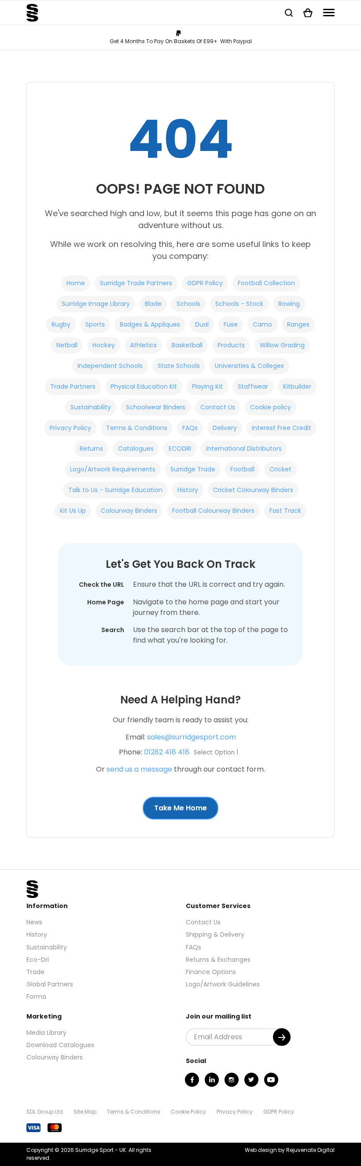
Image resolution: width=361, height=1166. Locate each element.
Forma (36, 996)
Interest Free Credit (281, 427)
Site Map (85, 1111)
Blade (153, 303)
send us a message (139, 769)
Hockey (103, 345)
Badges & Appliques (150, 324)
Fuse (231, 324)
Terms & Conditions (136, 427)
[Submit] (282, 1037)
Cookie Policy (188, 1111)
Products (231, 345)
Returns (91, 448)
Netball (66, 345)
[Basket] (308, 12)
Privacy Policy (70, 427)
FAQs (190, 427)
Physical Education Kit (144, 386)
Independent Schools (110, 365)
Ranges (298, 324)
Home (75, 283)
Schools (188, 303)
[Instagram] (232, 1080)
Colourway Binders (129, 510)
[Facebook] (192, 1080)
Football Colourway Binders (213, 510)
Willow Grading (282, 345)
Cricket (280, 469)
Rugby (61, 324)
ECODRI (180, 448)
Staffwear (253, 386)
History (187, 490)
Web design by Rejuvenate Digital (290, 1150)
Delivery (225, 427)
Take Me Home (180, 808)
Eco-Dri (37, 959)
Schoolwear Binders (155, 407)
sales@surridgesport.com (191, 737)
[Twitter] (251, 1080)
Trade (35, 971)
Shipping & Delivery (215, 934)
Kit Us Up (73, 510)
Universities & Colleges (249, 365)
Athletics (143, 345)
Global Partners (49, 984)
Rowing (289, 303)
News (34, 922)
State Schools (179, 365)
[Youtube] (271, 1080)
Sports (95, 324)
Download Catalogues (60, 1045)
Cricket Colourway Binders (253, 490)
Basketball (187, 345)
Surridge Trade (192, 469)
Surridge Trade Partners (136, 283)
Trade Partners (73, 386)
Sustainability (90, 407)
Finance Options (211, 971)
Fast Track (285, 510)
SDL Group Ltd (44, 1111)
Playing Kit (207, 386)
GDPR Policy (205, 283)
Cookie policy (270, 407)
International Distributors (244, 448)
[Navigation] (328, 12)
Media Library (46, 1032)
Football (242, 469)
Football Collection (266, 283)
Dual (202, 324)
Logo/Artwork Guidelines (223, 984)
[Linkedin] (212, 1080)
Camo (262, 324)
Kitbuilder (297, 386)
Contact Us (217, 407)
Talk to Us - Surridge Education (115, 490)
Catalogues (136, 448)
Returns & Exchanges (218, 959)
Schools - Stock (239, 303)
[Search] (289, 12)
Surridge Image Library (96, 303)
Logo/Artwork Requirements (112, 469)
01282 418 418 (166, 752)
